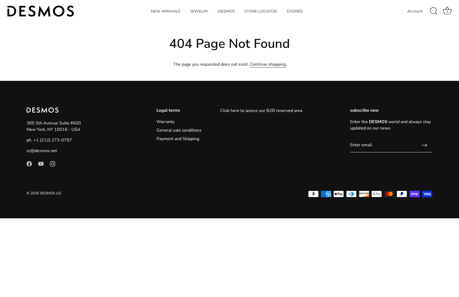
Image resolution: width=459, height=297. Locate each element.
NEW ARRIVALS (165, 11)
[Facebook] (29, 163)
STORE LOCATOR (260, 11)
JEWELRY (199, 11)
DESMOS (226, 11)
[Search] (434, 11)
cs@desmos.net (42, 151)
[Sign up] (424, 145)
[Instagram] (52, 163)
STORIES (295, 11)
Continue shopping (268, 64)
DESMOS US (50, 193)
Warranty (165, 122)
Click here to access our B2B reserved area (261, 111)
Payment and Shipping (177, 139)
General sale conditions (179, 130)
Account (415, 11)
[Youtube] (41, 163)
